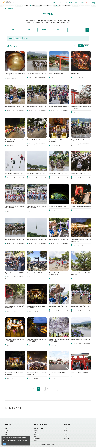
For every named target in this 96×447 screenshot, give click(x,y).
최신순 (86, 46)
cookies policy (22, 440)
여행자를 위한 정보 (38, 428)
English (65, 430)
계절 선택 (44, 30)
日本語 (65, 428)
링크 (35, 436)
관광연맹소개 (37, 438)
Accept (5, 443)
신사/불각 (18, 38)
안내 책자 (36, 434)
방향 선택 (59, 30)
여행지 (27, 5)
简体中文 (66, 436)
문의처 (35, 440)
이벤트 (47, 5)
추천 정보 (7, 434)
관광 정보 (7, 428)
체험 (41, 5)
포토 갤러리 (67, 5)
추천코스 (34, 5)
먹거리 (6, 430)
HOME (4, 8)
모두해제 (26, 38)
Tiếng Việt (66, 438)
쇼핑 (6, 432)
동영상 (59, 5)
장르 (13, 30)
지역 (29, 30)
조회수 (80, 46)
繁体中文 (66, 434)
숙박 (54, 5)
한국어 (65, 432)
